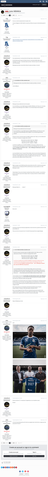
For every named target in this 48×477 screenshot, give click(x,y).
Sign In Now (34, 456)
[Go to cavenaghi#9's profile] (6, 213)
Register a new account (13, 456)
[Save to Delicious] (9, 467)
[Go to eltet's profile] (6, 85)
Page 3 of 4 (20, 15)
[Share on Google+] (5, 467)
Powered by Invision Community (24, 475)
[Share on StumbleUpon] (12, 467)
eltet (7, 77)
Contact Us (27, 473)
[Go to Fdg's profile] (6, 25)
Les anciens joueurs (21, 12)
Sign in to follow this (5, 9)
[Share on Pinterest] (16, 467)
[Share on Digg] (7, 467)
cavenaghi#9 (7, 206)
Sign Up (44, 4)
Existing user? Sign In (36, 4)
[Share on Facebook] (3, 467)
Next (14, 15)
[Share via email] (14, 467)
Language (21, 473)
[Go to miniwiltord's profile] (2, 12)
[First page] (2, 15)
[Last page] (16, 15)
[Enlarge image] (29, 341)
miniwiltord (8, 12)
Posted (16, 18)
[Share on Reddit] (11, 467)
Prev (4, 15)
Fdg (7, 18)
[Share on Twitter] (2, 467)
